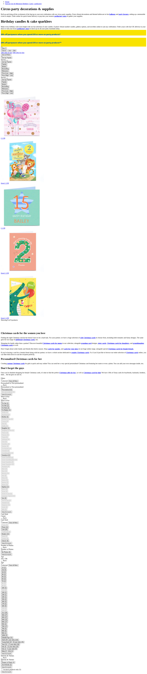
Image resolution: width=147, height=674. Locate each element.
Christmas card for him (92, 373)
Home (7, 2)
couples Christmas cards (80, 352)
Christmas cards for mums (52, 343)
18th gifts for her (6, 53)
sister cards (102, 343)
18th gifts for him (18, 53)
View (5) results (6, 394)
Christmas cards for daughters (118, 343)
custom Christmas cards (16, 363)
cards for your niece (71, 349)
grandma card (86, 343)
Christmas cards (132, 352)
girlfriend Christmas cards (25, 340)
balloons (112, 14)
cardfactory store (60, 16)
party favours (124, 14)
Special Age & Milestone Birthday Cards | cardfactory (23, 4)
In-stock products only (12, 669)
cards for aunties (54, 349)
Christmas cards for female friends (120, 349)
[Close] (2, 379)
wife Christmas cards (88, 338)
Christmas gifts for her (67, 373)
